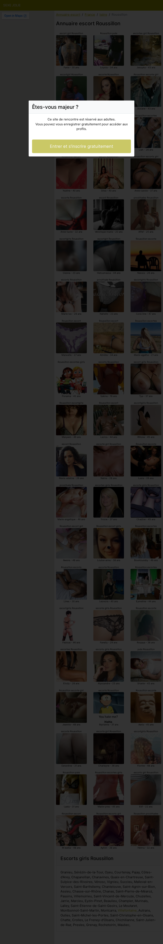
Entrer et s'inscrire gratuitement (81, 146)
